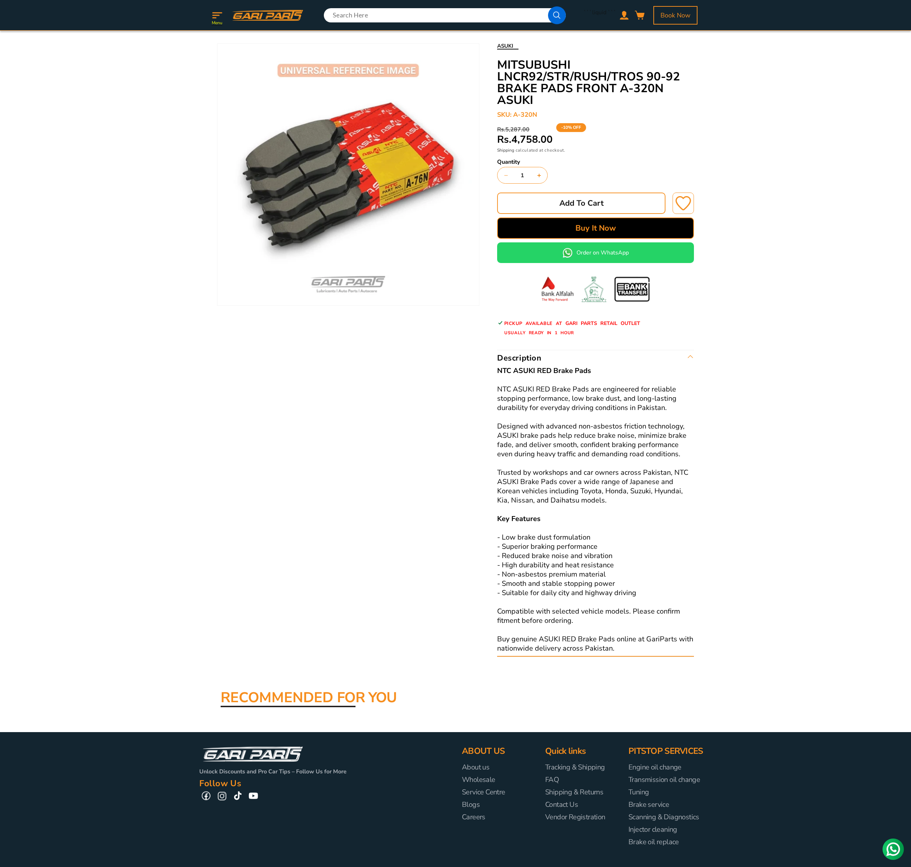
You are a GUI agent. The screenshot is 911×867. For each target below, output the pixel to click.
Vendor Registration (575, 817)
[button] (217, 15)
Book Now (675, 15)
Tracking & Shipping (575, 767)
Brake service (648, 804)
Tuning (638, 792)
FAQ (552, 779)
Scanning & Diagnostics (663, 817)
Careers (473, 817)
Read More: (631, 649)
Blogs (471, 804)
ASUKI (505, 45)
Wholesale (478, 779)
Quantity (508, 162)
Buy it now (595, 228)
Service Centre (483, 792)
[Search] (557, 15)
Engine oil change (654, 767)
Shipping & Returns (574, 792)
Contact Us (561, 804)
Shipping (505, 150)
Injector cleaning (652, 829)
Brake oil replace (653, 842)
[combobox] (445, 15)
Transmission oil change (664, 779)
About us (475, 767)
